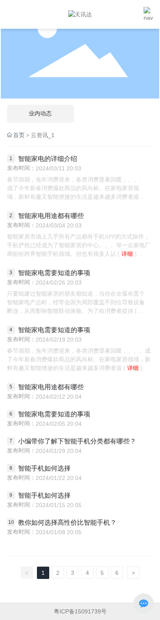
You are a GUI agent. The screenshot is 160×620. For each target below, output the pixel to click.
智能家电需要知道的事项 (54, 272)
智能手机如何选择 (44, 468)
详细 (127, 254)
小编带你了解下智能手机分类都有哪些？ (77, 441)
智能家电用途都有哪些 (51, 215)
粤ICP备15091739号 (80, 611)
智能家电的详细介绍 (47, 158)
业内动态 (40, 113)
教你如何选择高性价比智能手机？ (67, 522)
